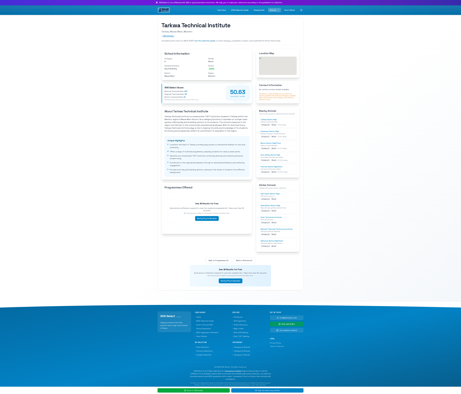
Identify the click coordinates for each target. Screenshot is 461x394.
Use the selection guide (204, 41)
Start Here (221, 10)
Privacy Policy (275, 343)
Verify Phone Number (207, 218)
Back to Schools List (244, 260)
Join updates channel (288, 330)
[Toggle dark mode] (301, 10)
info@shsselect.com (288, 318)
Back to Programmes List (219, 260)
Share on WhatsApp (195, 390)
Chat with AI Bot (288, 324)
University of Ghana (233, 371)
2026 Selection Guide (239, 10)
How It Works (289, 10)
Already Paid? (259, 10)
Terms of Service (277, 346)
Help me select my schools (269, 390)
